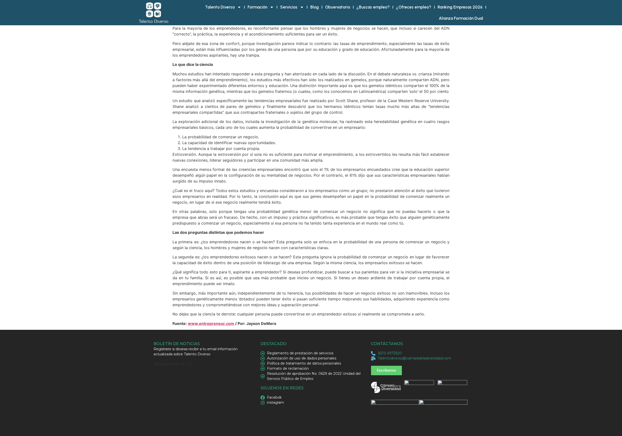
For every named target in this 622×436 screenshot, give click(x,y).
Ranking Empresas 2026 (460, 7)
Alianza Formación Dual (461, 18)
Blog (314, 7)
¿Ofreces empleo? (413, 7)
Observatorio (337, 7)
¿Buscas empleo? (373, 7)
